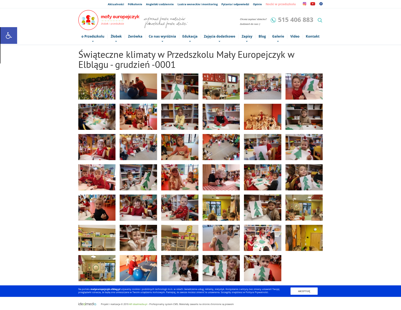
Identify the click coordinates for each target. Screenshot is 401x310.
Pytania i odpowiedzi (235, 4)
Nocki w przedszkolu (281, 4)
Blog (262, 36)
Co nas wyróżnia (162, 36)
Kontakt (313, 36)
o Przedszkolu (92, 36)
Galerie (278, 36)
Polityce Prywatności (257, 292)
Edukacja (190, 36)
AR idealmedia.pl (138, 304)
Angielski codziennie (160, 4)
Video (294, 36)
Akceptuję (304, 291)
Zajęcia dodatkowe (219, 36)
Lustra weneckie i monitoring (198, 4)
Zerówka (135, 36)
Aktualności (116, 4)
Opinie (257, 4)
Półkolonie (135, 4)
